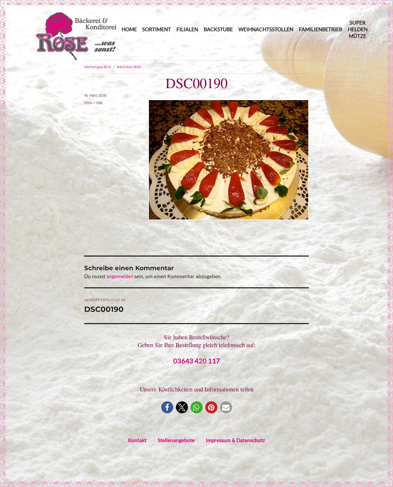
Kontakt (137, 440)
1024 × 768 (93, 103)
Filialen (187, 29)
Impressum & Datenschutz (235, 440)
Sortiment (156, 29)
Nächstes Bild (129, 67)
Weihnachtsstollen (265, 29)
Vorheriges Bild (97, 67)
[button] (167, 407)
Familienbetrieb (320, 29)
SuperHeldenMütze (358, 29)
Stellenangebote (176, 440)
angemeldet (119, 276)
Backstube (218, 29)
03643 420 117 (196, 361)
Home (129, 29)
